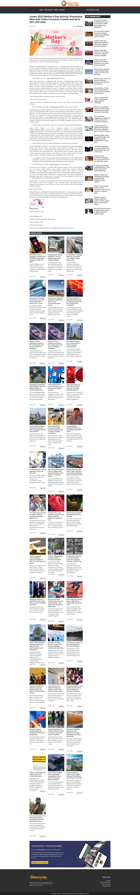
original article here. (68, 228)
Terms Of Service (105, 884)
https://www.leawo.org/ (36, 222)
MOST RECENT (48, 10)
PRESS (56, 10)
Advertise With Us (105, 882)
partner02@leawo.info (36, 216)
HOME (41, 10)
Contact (108, 880)
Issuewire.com (54, 66)
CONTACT (62, 10)
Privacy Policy (106, 886)
